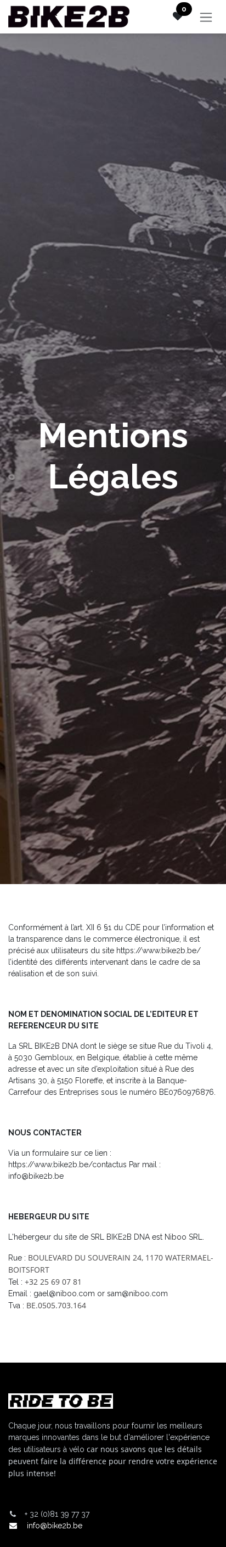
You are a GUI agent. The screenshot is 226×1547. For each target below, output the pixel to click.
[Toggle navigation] (206, 16)
